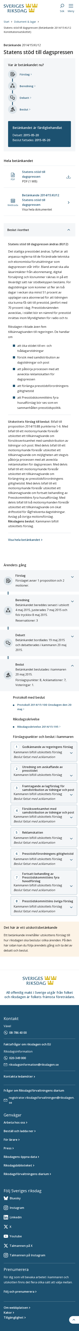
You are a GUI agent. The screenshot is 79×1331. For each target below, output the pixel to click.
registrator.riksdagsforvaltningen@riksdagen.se (41, 1100)
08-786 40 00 (18, 1033)
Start (6, 21)
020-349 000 (17, 1058)
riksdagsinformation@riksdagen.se (34, 1065)
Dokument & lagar (25, 21)
